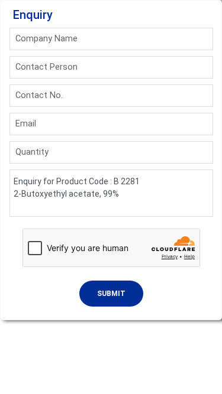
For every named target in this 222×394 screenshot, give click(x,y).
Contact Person (46, 66)
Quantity (32, 151)
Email (25, 123)
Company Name (46, 38)
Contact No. (39, 95)
